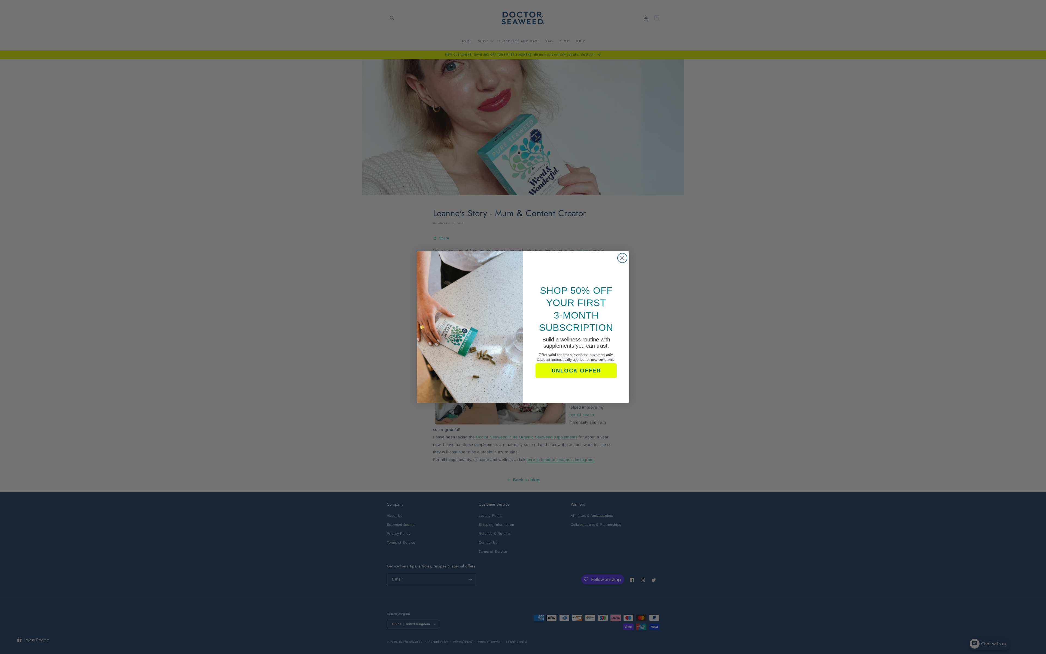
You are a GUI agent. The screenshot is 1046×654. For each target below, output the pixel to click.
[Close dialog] (622, 258)
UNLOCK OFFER (576, 371)
